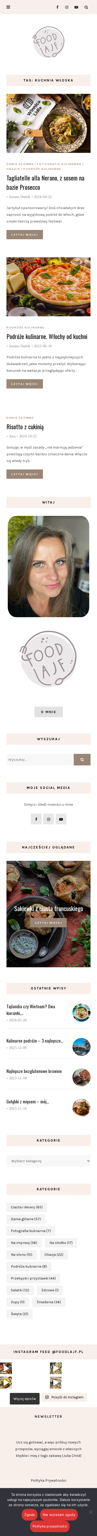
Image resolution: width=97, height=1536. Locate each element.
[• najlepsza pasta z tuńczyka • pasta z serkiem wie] (56, 1383)
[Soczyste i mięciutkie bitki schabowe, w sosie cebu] (6, 1383)
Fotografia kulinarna (59, 164)
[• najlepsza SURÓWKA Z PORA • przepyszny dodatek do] (56, 1368)
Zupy (18, 1302)
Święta (19, 1314)
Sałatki (20, 1290)
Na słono (21, 1254)
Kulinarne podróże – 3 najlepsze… (34, 1040)
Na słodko (61, 1243)
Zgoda (29, 1515)
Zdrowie (50, 1290)
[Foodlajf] (48, 43)
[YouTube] (75, 7)
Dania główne (20, 164)
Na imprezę (24, 1243)
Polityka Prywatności (48, 1480)
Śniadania (49, 1302)
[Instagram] (65, 7)
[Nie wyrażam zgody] (90, 1512)
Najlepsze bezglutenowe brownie (34, 1071)
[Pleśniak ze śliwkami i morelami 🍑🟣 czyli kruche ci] (6, 1368)
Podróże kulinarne (42, 168)
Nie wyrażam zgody (59, 1515)
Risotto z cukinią (25, 426)
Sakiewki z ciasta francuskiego (48, 908)
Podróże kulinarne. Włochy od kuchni (46, 336)
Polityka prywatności (50, 1526)
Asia (12, 436)
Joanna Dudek (20, 197)
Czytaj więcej (24, 234)
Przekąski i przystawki (33, 1278)
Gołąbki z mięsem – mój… (27, 1101)
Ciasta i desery (27, 1207)
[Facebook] (55, 7)
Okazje (13, 168)
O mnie (48, 712)
